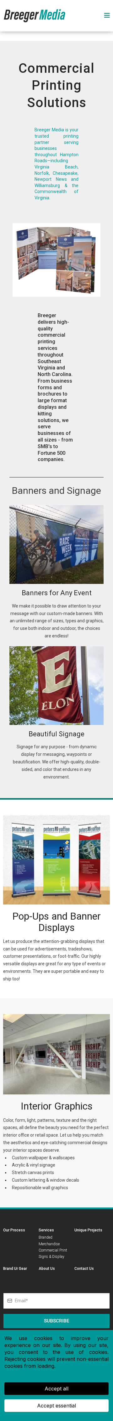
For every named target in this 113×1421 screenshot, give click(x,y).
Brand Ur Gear (15, 1268)
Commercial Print (53, 1250)
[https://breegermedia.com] (34, 15)
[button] (106, 16)
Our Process (14, 1230)
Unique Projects (88, 1230)
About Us (47, 1268)
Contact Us (84, 1268)
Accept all (56, 1388)
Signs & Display (51, 1256)
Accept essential (56, 1405)
